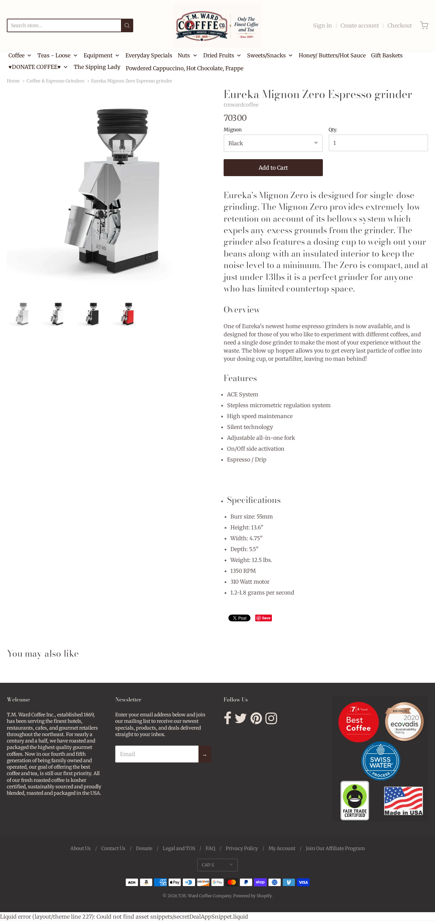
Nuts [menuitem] (184, 55)
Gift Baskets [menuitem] (387, 55)
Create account (360, 25)
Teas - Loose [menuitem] (53, 55)
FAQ (210, 848)
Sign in (322, 25)
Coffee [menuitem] (16, 55)
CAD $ (208, 864)
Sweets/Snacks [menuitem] (266, 55)
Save (266, 617)
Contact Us (113, 848)
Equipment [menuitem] (98, 55)
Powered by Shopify (252, 895)
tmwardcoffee (241, 104)
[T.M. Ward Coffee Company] (217, 25)
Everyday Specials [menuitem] (148, 55)
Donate (144, 848)
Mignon (233, 130)
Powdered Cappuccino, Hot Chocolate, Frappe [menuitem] (184, 68)
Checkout (399, 25)
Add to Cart (273, 167)
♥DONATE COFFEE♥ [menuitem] (34, 66)
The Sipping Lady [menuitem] (97, 66)
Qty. (333, 130)
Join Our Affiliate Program (335, 848)
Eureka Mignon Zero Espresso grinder (131, 81)
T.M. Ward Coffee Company (204, 895)
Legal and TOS (179, 848)
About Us (80, 848)
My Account (281, 848)
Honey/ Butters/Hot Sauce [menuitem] (332, 55)
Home (13, 81)
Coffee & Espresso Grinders (55, 81)
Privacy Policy (242, 848)
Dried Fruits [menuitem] (218, 55)
